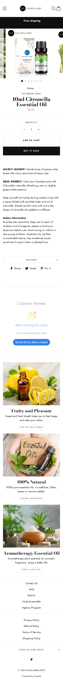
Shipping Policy (31, 638)
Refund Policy (31, 626)
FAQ (31, 589)
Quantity (31, 122)
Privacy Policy (31, 620)
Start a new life (31, 569)
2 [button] (26, 81)
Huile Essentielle (31, 601)
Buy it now (31, 150)
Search (31, 595)
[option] (31, 21)
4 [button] (32, 81)
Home (30, 88)
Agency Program (31, 607)
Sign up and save (31, 649)
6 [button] (38, 81)
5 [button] (35, 81)
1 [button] (22, 81)
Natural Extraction (31, 498)
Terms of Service (31, 632)
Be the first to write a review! (31, 342)
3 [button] (29, 81)
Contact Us (32, 583)
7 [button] (41, 81)
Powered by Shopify (31, 676)
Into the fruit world (31, 427)
